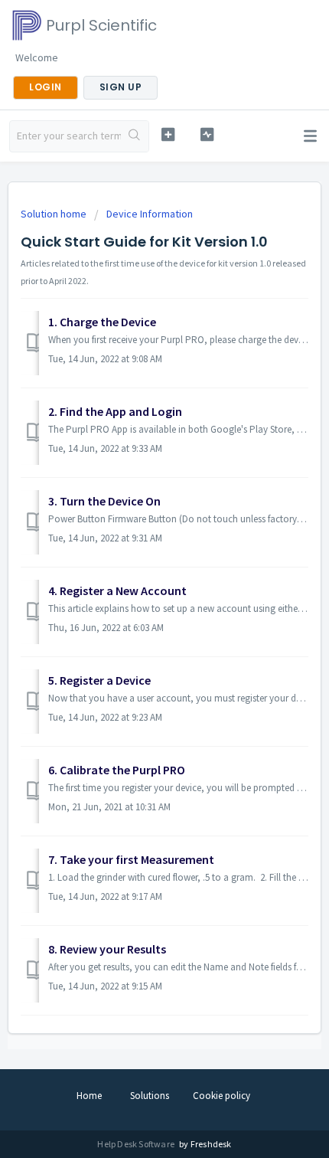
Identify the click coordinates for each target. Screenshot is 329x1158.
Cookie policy (221, 1095)
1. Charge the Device (102, 321)
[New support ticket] (168, 134)
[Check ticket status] (207, 134)
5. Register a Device (99, 680)
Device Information (149, 214)
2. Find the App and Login (115, 411)
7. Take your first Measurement (131, 859)
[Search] (134, 136)
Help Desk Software (136, 1144)
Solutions (149, 1095)
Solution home (55, 214)
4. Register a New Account (117, 590)
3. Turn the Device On (104, 501)
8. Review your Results (107, 949)
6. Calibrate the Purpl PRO (116, 769)
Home (89, 1095)
